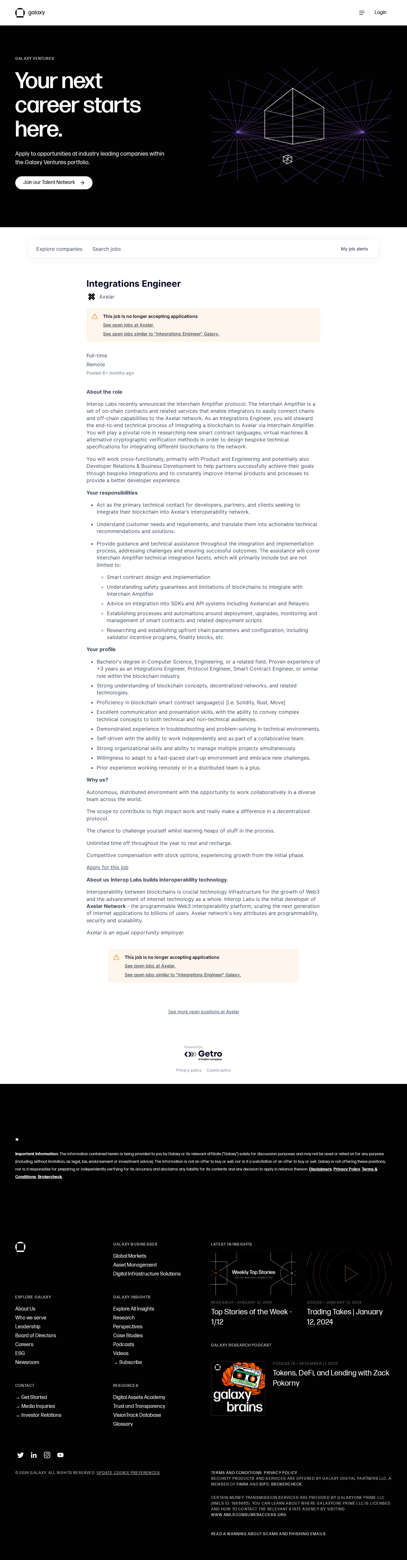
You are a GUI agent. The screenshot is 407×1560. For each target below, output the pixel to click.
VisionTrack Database (137, 1415)
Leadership (27, 1327)
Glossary (123, 1424)
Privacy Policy (347, 1169)
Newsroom (27, 1363)
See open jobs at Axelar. (128, 324)
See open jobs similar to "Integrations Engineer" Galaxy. (161, 333)
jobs (107, 249)
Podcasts (123, 1345)
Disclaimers (320, 1169)
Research (124, 1318)
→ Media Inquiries (35, 1406)
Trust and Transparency (139, 1406)
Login (381, 13)
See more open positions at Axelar (203, 1011)
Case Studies (128, 1336)
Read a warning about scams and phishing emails (268, 1534)
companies (59, 249)
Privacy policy (189, 1070)
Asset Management (135, 1265)
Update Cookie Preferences (128, 1473)
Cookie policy (219, 1070)
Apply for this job (107, 867)
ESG (20, 1354)
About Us (25, 1309)
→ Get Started (31, 1398)
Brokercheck (50, 1176)
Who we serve (30, 1318)
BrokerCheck (286, 1484)
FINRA (243, 1484)
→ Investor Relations (38, 1415)
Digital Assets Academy (139, 1398)
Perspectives (127, 1327)
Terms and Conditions (236, 1473)
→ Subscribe (127, 1363)
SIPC (264, 1484)
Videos (120, 1354)
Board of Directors (35, 1336)
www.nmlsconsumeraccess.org (248, 1515)
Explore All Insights (133, 1309)
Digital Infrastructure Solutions (147, 1274)
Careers (24, 1345)
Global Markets (129, 1256)
